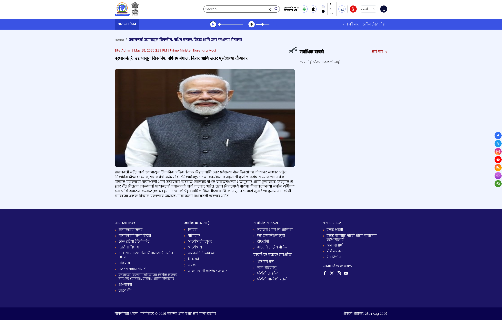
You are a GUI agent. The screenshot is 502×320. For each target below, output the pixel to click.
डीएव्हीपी (263, 241)
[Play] (213, 24)
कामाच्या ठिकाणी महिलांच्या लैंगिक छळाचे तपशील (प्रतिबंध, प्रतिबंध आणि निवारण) (148, 277)
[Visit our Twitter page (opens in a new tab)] (332, 273)
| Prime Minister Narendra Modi (192, 50)
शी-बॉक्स (125, 284)
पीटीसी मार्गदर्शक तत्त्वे (272, 279)
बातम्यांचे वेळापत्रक (201, 253)
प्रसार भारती (335, 230)
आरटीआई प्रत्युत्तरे (200, 241)
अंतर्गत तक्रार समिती (133, 269)
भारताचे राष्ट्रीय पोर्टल (272, 247)
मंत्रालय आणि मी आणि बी (275, 230)
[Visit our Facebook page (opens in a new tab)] (325, 273)
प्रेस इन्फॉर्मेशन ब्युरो (271, 235)
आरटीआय (195, 247)
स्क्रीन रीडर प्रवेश (374, 24)
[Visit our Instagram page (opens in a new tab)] (339, 273)
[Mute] (251, 24)
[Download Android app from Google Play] (304, 9)
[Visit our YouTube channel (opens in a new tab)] (346, 273)
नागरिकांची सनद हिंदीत (135, 235)
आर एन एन (265, 261)
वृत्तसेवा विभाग (129, 247)
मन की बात (351, 24)
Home (119, 39)
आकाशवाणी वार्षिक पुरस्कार (207, 271)
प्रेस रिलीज (334, 257)
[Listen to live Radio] (353, 9)
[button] (270, 9)
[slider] (230, 24)
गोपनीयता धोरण (126, 313)
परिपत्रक (194, 235)
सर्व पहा (378, 51)
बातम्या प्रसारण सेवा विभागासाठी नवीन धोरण (146, 255)
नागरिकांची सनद (130, 230)
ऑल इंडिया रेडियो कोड (134, 241)
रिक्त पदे (193, 259)
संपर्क (192, 265)
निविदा (192, 230)
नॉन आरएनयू (266, 267)
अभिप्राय (124, 263)
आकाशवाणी (335, 245)
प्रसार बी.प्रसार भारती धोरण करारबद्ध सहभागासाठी (351, 237)
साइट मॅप (125, 290)
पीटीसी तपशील (267, 273)
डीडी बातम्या (335, 251)
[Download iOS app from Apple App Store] (313, 9)
